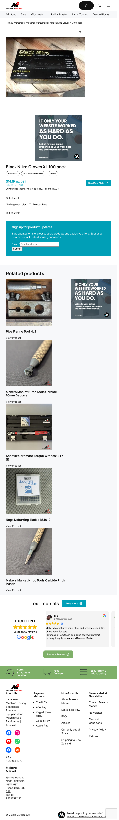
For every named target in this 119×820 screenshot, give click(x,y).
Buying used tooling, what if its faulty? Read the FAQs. (32, 188)
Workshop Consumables (37, 22)
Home (9, 22)
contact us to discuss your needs (41, 237)
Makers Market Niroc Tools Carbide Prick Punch (35, 582)
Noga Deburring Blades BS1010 (28, 520)
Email (16, 244)
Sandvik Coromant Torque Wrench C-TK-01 (35, 457)
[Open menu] (108, 5)
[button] (80, 32)
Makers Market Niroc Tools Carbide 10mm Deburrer (31, 393)
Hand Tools (12, 173)
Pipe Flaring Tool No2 (21, 331)
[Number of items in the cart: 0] (100, 5)
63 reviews (30, 631)
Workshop (19, 22)
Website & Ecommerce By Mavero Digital (89, 816)
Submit (17, 248)
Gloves (53, 173)
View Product (13, 337)
